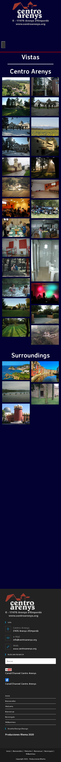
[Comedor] (16, 227)
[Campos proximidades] (16, 436)
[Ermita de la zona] (45, 394)
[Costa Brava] (16, 370)
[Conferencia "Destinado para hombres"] (16, 207)
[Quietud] (16, 267)
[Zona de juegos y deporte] (16, 327)
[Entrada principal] (45, 314)
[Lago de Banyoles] (16, 391)
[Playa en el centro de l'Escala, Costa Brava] (16, 503)
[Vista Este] (16, 106)
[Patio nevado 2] (16, 146)
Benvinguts (10, 717)
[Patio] (45, 106)
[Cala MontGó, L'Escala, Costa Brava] (45, 483)
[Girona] (45, 371)
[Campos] (45, 416)
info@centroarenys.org (25, 639)
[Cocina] (45, 229)
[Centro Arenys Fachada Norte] (16, 166)
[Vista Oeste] (16, 307)
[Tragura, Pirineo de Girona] (45, 505)
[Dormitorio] (16, 247)
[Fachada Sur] (45, 146)
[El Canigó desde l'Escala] (16, 458)
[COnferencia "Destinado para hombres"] (45, 209)
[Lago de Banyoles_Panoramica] (16, 481)
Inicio (7, 696)
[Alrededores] (16, 570)
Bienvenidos (10, 701)
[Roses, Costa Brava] (45, 572)
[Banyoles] (45, 461)
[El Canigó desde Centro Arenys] (45, 126)
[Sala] (45, 189)
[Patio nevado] (16, 126)
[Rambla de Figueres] (45, 550)
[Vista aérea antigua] (16, 187)
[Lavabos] (45, 260)
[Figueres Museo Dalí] (16, 414)
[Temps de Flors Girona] (16, 548)
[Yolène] (45, 293)
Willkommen (10, 722)
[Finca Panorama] (16, 86)
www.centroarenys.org (24, 648)
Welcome (9, 706)
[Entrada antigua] (45, 86)
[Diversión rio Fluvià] (16, 287)
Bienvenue (9, 711)
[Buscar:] (30, 660)
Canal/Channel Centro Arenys (20, 673)
